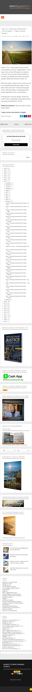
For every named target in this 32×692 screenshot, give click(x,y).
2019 (5, 181)
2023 (5, 174)
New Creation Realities (7, 600)
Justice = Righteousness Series (9, 592)
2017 (5, 303)
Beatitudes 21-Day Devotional (9, 582)
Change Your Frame (7, 583)
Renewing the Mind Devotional (9, 606)
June (7, 194)
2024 (5, 172)
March (7, 199)
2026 (5, 168)
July (7, 192)
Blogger (22, 679)
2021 (5, 177)
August (7, 190)
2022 (5, 175)
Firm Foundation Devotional (9, 586)
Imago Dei (4, 591)
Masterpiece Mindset (7, 597)
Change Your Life (6, 585)
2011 (5, 314)
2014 (5, 308)
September (8, 188)
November (8, 185)
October (8, 186)
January (7, 299)
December (8, 183)
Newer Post (4, 124)
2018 (5, 301)
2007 (5, 321)
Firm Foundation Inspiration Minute (10, 588)
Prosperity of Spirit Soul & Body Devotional (12, 603)
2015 (5, 307)
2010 (5, 316)
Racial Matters (5, 604)
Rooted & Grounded (7, 609)
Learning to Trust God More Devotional (11, 595)
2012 (5, 312)
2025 (5, 170)
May (7, 196)
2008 (5, 319)
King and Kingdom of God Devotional (11, 594)
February (8, 201)
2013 (5, 310)
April (7, 197)
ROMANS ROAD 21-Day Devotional (10, 607)
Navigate (4, 598)
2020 (5, 179)
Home (16, 124)
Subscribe (16, 144)
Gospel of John (5, 589)
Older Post (28, 124)
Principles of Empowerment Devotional (11, 601)
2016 (5, 305)
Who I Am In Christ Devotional (9, 610)
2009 (5, 318)
